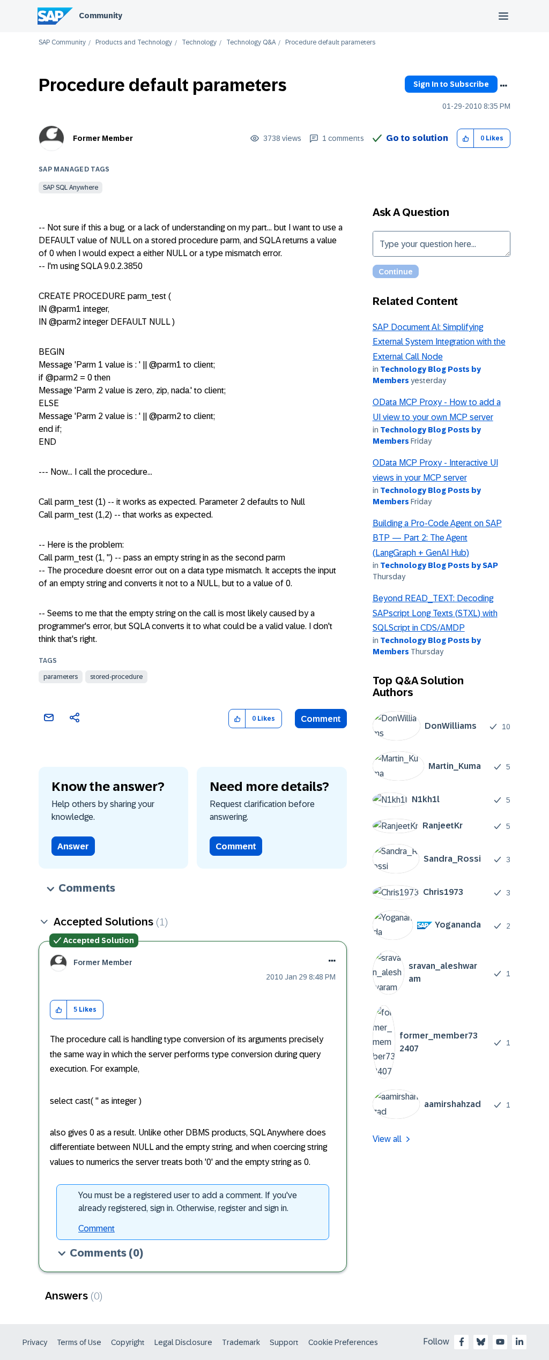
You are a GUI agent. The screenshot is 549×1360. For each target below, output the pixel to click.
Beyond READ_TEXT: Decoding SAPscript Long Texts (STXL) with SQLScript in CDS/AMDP (435, 613)
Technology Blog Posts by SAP (439, 565)
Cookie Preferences (343, 1342)
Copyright (128, 1342)
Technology (199, 42)
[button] (465, 138)
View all (387, 1139)
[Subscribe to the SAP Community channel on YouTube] (500, 1341)
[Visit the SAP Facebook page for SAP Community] (461, 1341)
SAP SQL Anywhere (70, 187)
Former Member (103, 138)
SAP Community (62, 42)
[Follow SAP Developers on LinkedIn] (519, 1341)
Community (100, 15)
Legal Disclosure (183, 1342)
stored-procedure (116, 677)
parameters (60, 677)
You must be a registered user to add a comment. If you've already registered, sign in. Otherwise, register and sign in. (187, 1202)
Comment (321, 718)
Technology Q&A (251, 42)
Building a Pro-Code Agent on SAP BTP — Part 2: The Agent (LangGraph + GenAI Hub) (437, 538)
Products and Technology (133, 42)
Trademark (241, 1342)
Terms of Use (79, 1342)
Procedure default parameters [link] (330, 42)
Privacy (35, 1342)
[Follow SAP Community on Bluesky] (481, 1341)
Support (284, 1342)
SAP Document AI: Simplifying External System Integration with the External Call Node (439, 342)
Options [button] (503, 85)
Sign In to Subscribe (451, 84)
